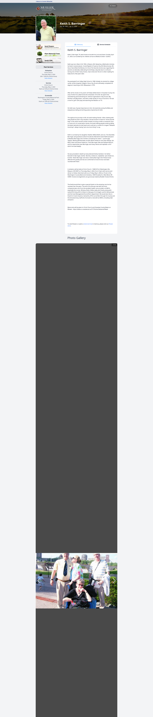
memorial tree (88, 224)
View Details (48, 78)
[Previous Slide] (39, 580)
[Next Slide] (114, 580)
